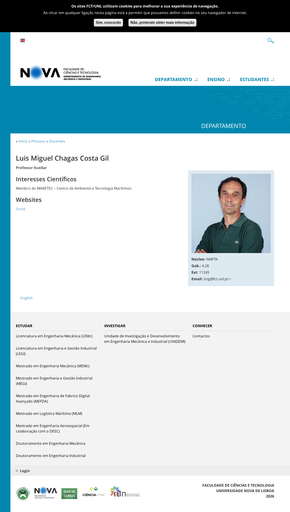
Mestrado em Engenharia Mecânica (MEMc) (52, 365)
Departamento (173, 79)
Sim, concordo (108, 22)
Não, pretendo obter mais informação (162, 22)
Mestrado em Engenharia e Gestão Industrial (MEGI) (54, 381)
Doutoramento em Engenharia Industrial (51, 455)
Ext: (194, 272)
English (22, 40)
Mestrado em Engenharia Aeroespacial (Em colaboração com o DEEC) (52, 428)
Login (25, 470)
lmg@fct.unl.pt (216, 278)
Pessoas (38, 141)
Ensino (216, 79)
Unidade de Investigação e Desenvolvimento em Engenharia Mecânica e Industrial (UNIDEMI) (145, 338)
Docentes (57, 141)
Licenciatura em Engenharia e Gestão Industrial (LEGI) (56, 351)
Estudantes (254, 79)
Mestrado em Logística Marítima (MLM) (49, 413)
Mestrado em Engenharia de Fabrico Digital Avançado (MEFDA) (53, 398)
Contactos (201, 335)
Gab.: (196, 265)
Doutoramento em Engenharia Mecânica (50, 443)
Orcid (20, 208)
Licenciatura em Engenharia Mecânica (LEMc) (54, 335)
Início (23, 141)
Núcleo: (198, 259)
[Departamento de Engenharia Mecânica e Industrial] (61, 72)
